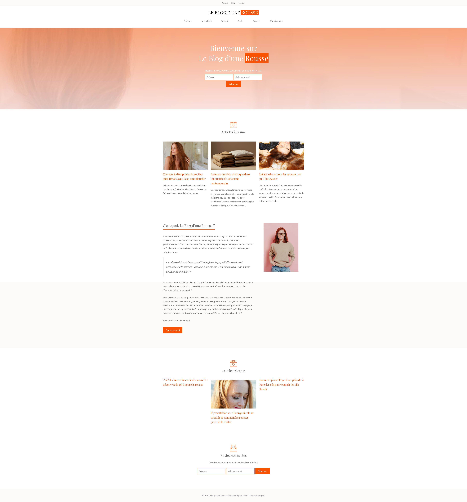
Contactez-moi (173, 330)
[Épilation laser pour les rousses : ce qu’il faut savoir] (281, 168)
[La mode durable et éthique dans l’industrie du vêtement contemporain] (233, 168)
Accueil (225, 3)
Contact (242, 3)
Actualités (207, 21)
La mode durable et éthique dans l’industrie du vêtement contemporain (230, 178)
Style (240, 21)
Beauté (224, 21)
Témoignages (276, 21)
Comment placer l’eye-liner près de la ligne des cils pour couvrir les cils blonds (281, 384)
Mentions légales (235, 495)
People (256, 21)
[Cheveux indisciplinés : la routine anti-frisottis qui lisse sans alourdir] (185, 168)
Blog (233, 3)
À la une (188, 21)
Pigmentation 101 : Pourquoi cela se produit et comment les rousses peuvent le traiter (232, 417)
